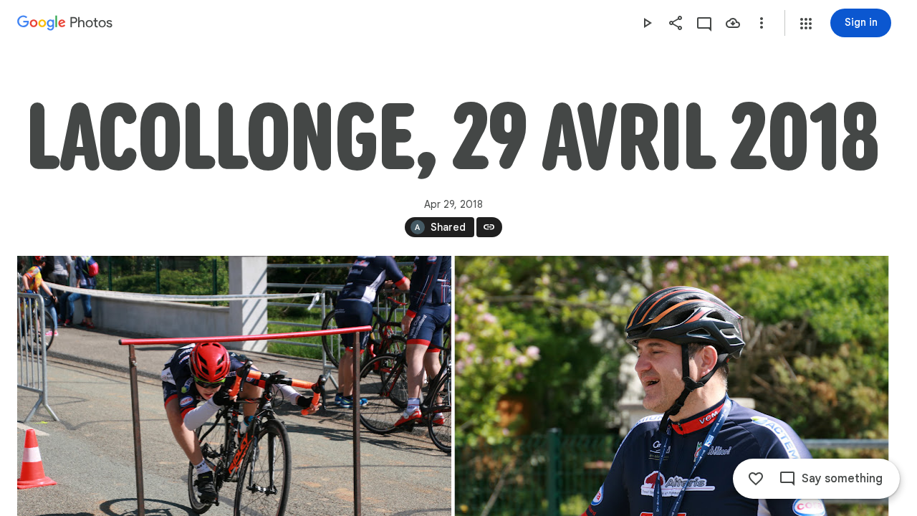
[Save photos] (733, 23)
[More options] (761, 23)
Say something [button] (842, 479)
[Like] (755, 478)
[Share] (675, 23)
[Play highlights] (647, 23)
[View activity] (704, 23)
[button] (806, 23)
